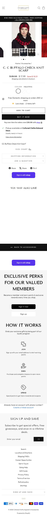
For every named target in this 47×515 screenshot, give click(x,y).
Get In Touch (23, 464)
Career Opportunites (23, 460)
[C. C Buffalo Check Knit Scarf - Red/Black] (10, 231)
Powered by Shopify (23, 513)
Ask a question (23, 161)
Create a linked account (23, 407)
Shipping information (23, 156)
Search (23, 449)
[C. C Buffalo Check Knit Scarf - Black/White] (7, 231)
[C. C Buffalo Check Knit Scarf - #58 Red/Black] (12, 231)
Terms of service (23, 478)
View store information (14, 137)
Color (23, 87)
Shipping (15, 79)
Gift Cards (23, 471)
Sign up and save (23, 492)
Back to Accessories (25, 247)
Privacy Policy (23, 475)
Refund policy (23, 482)
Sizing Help (23, 467)
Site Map (23, 486)
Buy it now (23, 117)
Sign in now (23, 306)
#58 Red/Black (29, 91)
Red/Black (23, 91)
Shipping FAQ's (23, 456)
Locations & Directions (23, 453)
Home (17, 63)
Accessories (26, 63)
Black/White (18, 91)
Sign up (23, 314)
